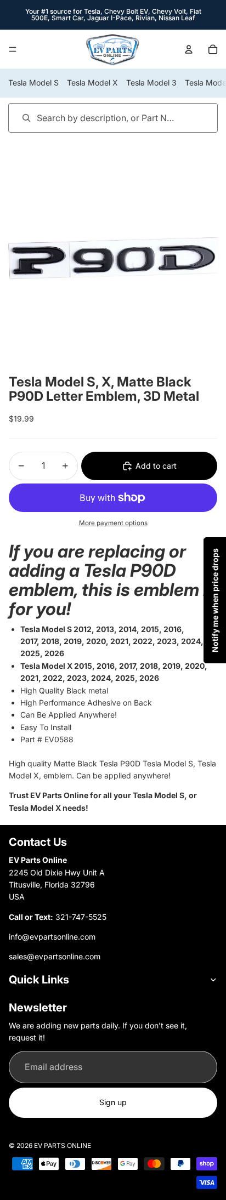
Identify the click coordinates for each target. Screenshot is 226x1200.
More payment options (113, 523)
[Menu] (12, 49)
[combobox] (97, 118)
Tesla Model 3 (151, 82)
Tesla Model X (92, 82)
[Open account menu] (189, 49)
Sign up (113, 1102)
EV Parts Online (62, 1145)
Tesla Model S (33, 82)
